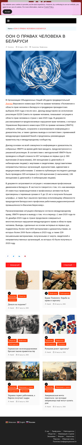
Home (10, 28)
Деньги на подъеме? (17, 304)
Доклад (9, 104)
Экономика (12, 300)
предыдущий (14, 265)
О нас (47, 431)
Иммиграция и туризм (26, 387)
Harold (12, 308)
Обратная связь (68, 439)
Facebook (8, 256)
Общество (22, 296)
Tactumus (11, 47)
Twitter (13, 256)
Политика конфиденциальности (64, 441)
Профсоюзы (43, 47)
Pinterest (25, 256)
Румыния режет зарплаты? (57, 348)
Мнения (61, 436)
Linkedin (19, 256)
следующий (67, 265)
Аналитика (35, 47)
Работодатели (64, 293)
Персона (56, 439)
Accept (7, 12)
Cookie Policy (49, 7)
